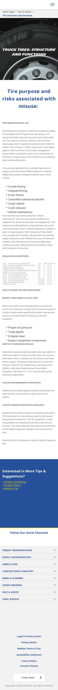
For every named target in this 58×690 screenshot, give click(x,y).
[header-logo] (14, 4)
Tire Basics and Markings (15, 481)
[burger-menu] (52, 4)
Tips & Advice (24, 11)
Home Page (8, 11)
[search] (45, 4)
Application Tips (11, 488)
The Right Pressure (12, 485)
